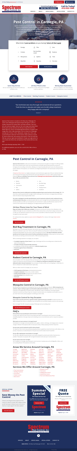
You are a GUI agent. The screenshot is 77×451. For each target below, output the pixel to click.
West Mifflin (24, 352)
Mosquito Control (44, 369)
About (40, 11)
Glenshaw (32, 349)
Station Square (51, 351)
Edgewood (32, 362)
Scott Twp (41, 349)
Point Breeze (42, 360)
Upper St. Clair (25, 362)
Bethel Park (24, 349)
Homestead (15, 354)
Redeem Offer (38, 403)
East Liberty (59, 357)
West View (41, 351)
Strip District (50, 362)
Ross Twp (24, 364)
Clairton (41, 355)
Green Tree (15, 351)
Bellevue (15, 359)
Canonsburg (33, 359)
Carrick (49, 354)
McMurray (41, 352)
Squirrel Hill (59, 359)
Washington (50, 355)
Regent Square (42, 362)
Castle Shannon (25, 357)
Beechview (50, 352)
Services (32, 11)
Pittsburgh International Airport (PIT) (18, 122)
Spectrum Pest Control (7, 121)
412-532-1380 (68, 8)
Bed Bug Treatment (18, 371)
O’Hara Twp (33, 352)
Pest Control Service (18, 370)
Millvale (32, 354)
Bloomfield (58, 355)
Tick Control (43, 371)
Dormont (32, 357)
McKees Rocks (25, 351)
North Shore (59, 349)
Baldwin (14, 357)
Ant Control (16, 373)
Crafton (23, 355)
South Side (50, 364)
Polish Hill (50, 349)
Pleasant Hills (25, 354)
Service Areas (49, 11)
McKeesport (41, 354)
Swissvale (32, 360)
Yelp (5, 149)
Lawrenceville (59, 354)
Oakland (58, 351)
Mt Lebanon (15, 364)
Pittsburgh (31, 121)
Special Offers (61, 11)
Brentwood (15, 362)
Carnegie (15, 349)
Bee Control (16, 376)
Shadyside (58, 352)
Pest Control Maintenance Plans (47, 375)
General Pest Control (45, 374)
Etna (31, 351)
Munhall (15, 355)
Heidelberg (32, 364)
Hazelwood (41, 359)
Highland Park (42, 364)
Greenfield (41, 357)
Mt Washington (59, 360)
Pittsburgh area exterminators (45, 176)
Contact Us (70, 11)
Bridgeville (24, 359)
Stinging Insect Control (45, 372)
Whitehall (15, 352)
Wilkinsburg (15, 360)
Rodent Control (17, 375)
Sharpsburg (33, 355)
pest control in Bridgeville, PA (36, 217)
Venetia (49, 357)
